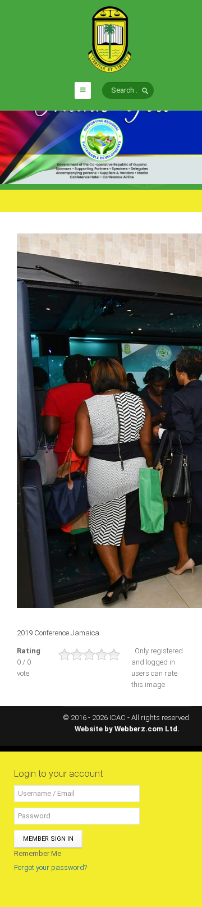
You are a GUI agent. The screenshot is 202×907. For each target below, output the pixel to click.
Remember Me (37, 853)
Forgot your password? (50, 867)
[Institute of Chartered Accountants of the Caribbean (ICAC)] (109, 38)
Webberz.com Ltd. (147, 729)
